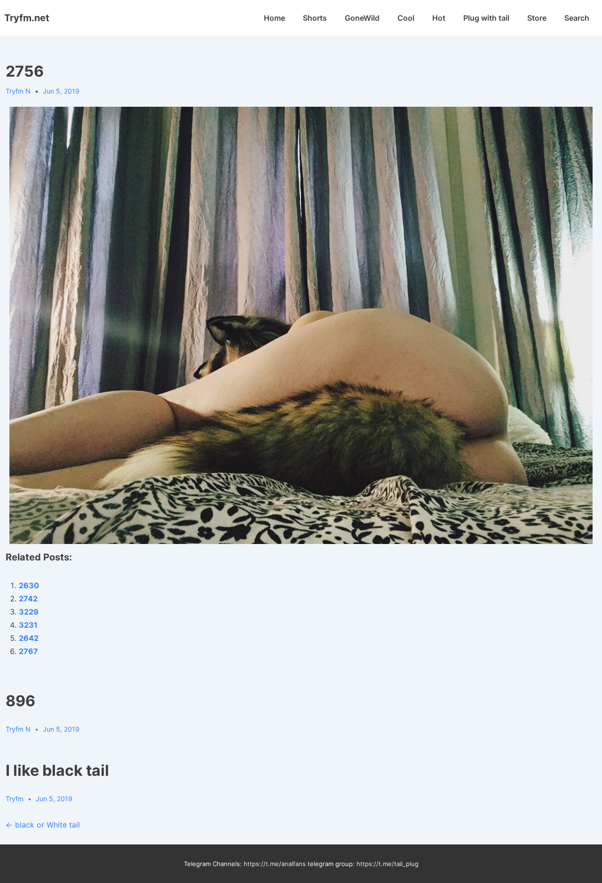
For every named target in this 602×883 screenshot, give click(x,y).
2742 (28, 598)
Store (537, 18)
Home (274, 18)
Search (576, 18)
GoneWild (362, 18)
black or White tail (43, 824)
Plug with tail (486, 18)
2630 (29, 585)
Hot (438, 18)
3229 (29, 611)
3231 (28, 625)
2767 (28, 651)
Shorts (315, 18)
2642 (29, 638)
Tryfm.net (26, 18)
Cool (405, 18)
